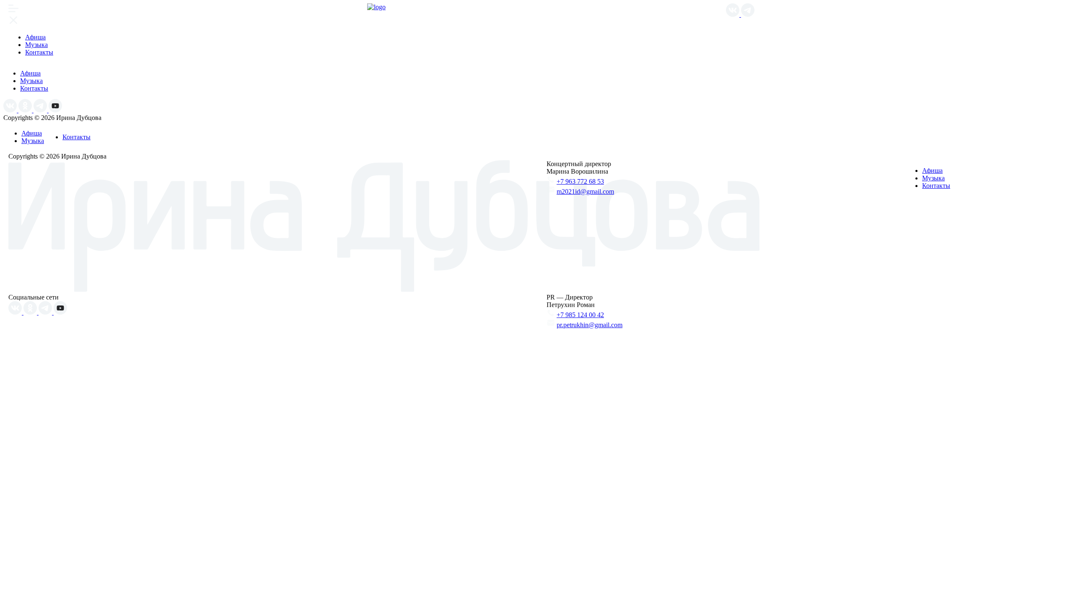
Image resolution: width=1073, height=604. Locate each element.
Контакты (39, 52)
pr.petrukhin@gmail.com (589, 324)
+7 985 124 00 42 (580, 314)
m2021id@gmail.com (585, 191)
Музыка (36, 44)
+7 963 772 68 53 (580, 181)
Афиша (35, 37)
